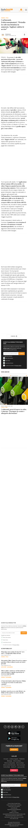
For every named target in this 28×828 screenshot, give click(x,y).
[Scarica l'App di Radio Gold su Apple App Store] (14, 733)
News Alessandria (9, 358)
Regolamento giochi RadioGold (14, 809)
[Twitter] (8, 726)
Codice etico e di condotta (14, 806)
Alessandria (10, 667)
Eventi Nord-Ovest (9, 363)
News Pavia (7, 360)
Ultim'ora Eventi (21, 765)
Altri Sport (3, 667)
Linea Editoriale (14, 808)
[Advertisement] (14, 90)
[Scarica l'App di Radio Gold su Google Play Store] (14, 739)
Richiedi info (14, 749)
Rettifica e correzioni (14, 812)
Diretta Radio (6, 767)
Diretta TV (13, 767)
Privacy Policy (18, 365)
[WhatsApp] (22, 726)
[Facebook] (5, 726)
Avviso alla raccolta (14, 818)
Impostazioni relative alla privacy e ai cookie (14, 817)
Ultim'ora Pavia (20, 763)
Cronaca (3, 18)
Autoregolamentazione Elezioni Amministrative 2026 (14, 814)
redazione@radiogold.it (19, 824)
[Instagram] (15, 726)
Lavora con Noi (21, 767)
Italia (7, 18)
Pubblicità (21, 759)
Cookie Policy (17, 803)
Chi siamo (6, 759)
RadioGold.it (17, 822)
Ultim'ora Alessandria (9, 763)
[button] (26, 375)
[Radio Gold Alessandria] (7, 10)
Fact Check (14, 811)
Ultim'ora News (17, 761)
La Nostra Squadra (13, 759)
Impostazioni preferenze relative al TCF (14, 815)
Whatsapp (9, 761)
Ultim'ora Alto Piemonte (9, 765)
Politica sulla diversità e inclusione (14, 805)
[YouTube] (12, 726)
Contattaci (14, 770)
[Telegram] (19, 726)
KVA (17, 826)
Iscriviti (21, 353)
